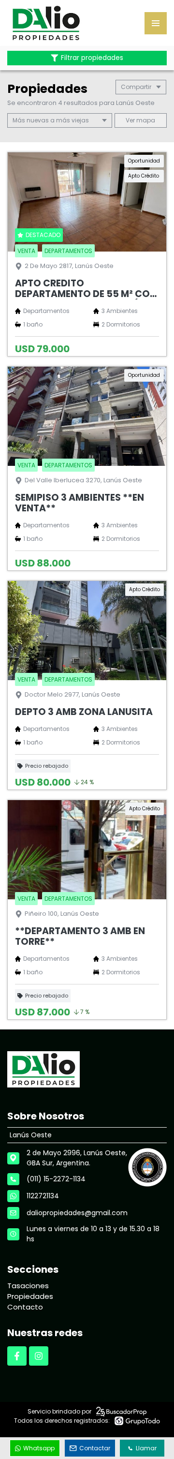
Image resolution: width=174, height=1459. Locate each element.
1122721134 (43, 1196)
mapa (145, 120)
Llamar (146, 1448)
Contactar (94, 1448)
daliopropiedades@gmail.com (77, 1213)
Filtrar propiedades (92, 57)
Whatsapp (39, 1448)
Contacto (25, 1307)
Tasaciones (28, 1285)
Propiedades (30, 1296)
